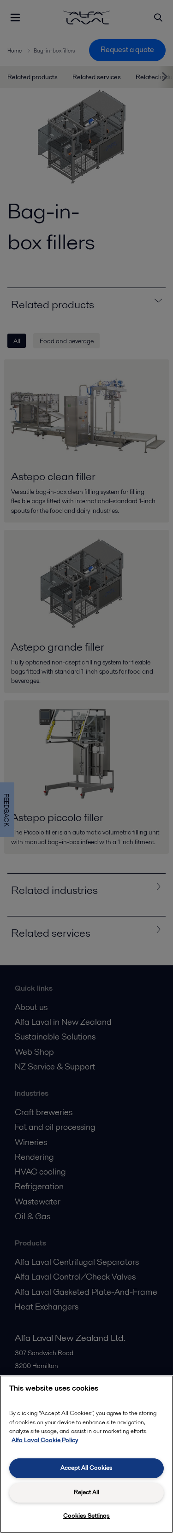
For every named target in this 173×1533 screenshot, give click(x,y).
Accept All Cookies (86, 1467)
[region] (86, 1454)
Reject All (86, 1492)
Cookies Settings (86, 1515)
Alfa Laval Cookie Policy (45, 1440)
